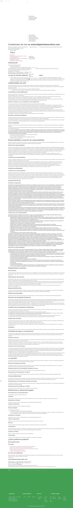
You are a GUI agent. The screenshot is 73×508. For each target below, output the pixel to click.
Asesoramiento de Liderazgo (33, 18)
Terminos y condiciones (54, 498)
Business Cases (31, 76)
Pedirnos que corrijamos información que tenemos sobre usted (21, 447)
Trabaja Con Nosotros (32, 58)
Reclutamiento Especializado (33, 17)
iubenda (9, 466)
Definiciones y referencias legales (16, 60)
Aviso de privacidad (59, 498)
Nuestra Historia (31, 56)
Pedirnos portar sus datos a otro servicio (17, 449)
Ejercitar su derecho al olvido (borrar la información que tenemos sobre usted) (24, 448)
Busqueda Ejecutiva (31, 16)
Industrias (33, 496)
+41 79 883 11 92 (14, 499)
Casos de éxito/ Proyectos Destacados (46, 499)
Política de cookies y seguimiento (65, 498)
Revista (30, 75)
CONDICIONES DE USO (14, 57)
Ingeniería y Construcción (32, 36)
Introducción (12, 54)
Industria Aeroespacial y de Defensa (33, 38)
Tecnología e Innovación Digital (33, 37)
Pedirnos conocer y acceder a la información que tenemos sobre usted (22, 446)
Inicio (29, 1)
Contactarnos (10, 457)
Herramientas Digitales (32, 19)
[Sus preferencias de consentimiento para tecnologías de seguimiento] (1, 381)
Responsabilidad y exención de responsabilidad (18, 58)
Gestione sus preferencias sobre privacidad (18, 451)
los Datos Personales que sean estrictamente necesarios (36, 466)
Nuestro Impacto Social (32, 57)
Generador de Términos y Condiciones (30, 465)
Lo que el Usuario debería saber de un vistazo (18, 56)
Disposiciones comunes (14, 59)
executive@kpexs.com (14, 500)
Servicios (28, 496)
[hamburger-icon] (38, 1)
